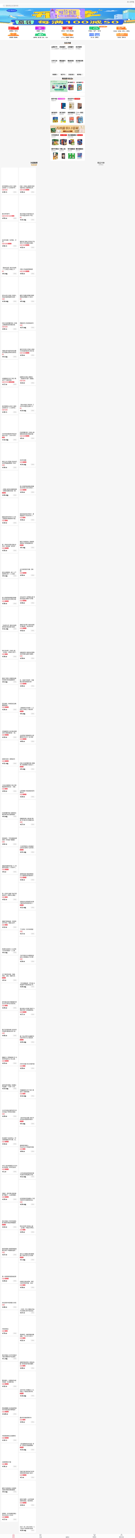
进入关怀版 (130, 2)
